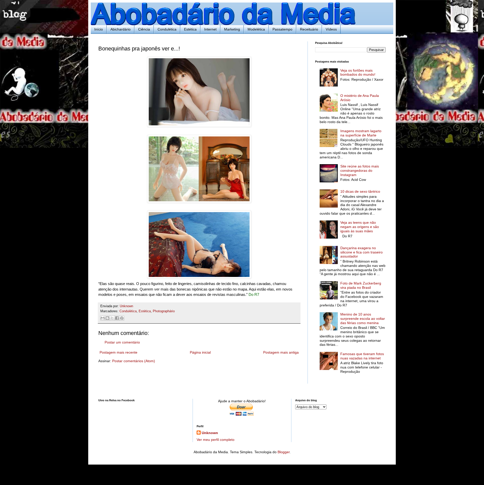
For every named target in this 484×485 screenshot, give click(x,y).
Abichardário (120, 29)
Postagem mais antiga (281, 352)
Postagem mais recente (118, 352)
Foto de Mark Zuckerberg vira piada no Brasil (360, 285)
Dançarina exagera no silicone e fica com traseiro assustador (361, 252)
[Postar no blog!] (107, 318)
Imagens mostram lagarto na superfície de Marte (360, 133)
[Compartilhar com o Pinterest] (121, 318)
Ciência (144, 29)
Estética (190, 29)
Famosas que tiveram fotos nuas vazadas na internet (362, 356)
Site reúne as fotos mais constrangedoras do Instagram (359, 170)
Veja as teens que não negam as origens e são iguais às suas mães (359, 226)
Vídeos (331, 29)
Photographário (164, 311)
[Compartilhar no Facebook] (116, 318)
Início (98, 29)
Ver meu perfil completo (215, 440)
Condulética (167, 29)
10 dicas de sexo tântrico (360, 191)
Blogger (284, 452)
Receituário (309, 29)
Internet (210, 29)
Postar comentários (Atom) (133, 361)
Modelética (256, 29)
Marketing (232, 29)
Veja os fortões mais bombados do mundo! (357, 72)
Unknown (210, 433)
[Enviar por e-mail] (102, 318)
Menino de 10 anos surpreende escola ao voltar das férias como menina (362, 318)
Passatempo (282, 29)
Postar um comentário (122, 342)
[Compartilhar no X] (112, 318)
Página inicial (200, 352)
